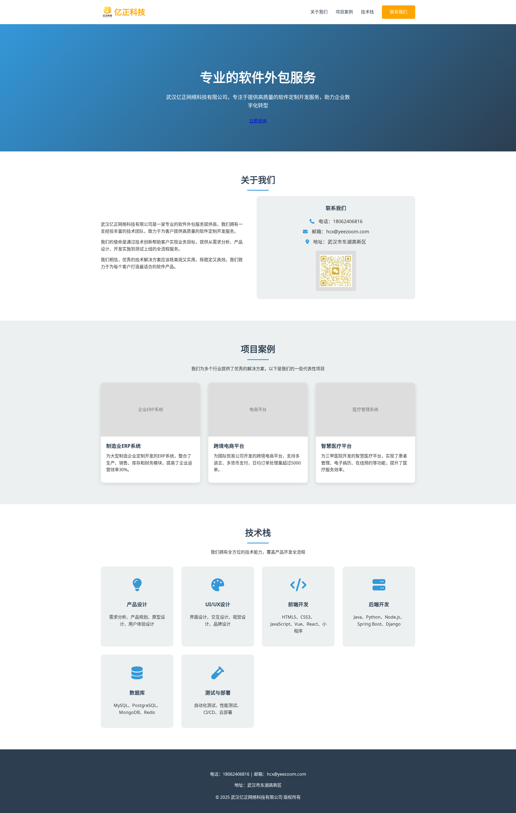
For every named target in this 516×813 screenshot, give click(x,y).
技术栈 (367, 12)
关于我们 (319, 12)
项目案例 (344, 12)
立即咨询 (258, 121)
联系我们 (398, 12)
